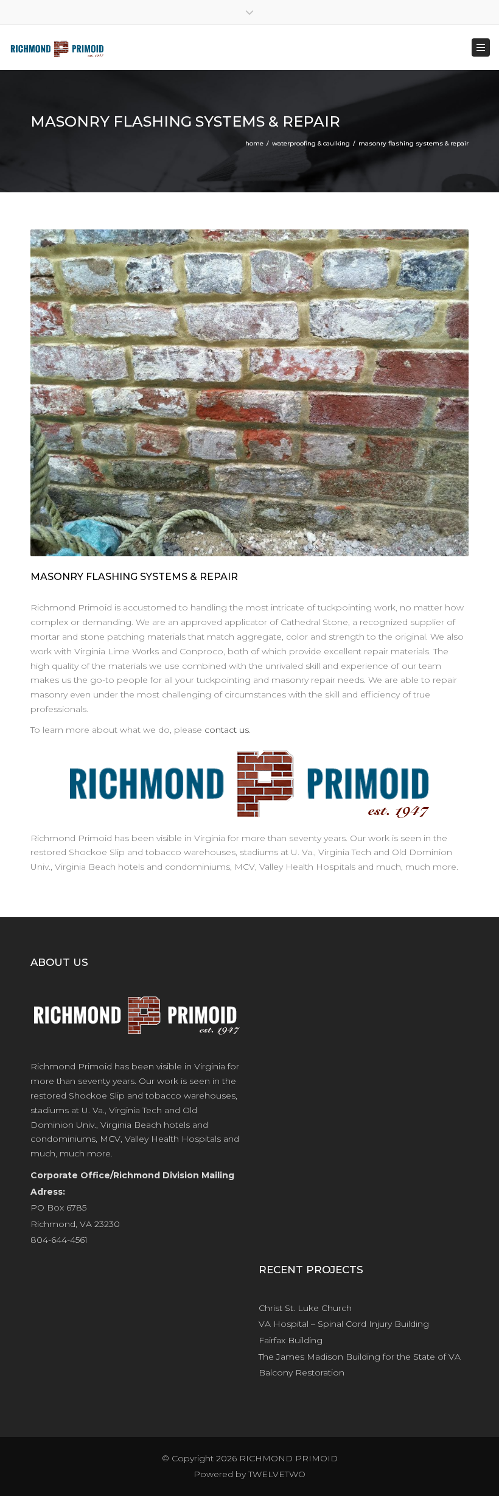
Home (254, 143)
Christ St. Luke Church (305, 1307)
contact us (226, 729)
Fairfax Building (291, 1340)
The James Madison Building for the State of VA (360, 1356)
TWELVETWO (276, 1474)
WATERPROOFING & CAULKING (311, 143)
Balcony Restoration (301, 1372)
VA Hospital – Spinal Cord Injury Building (344, 1323)
